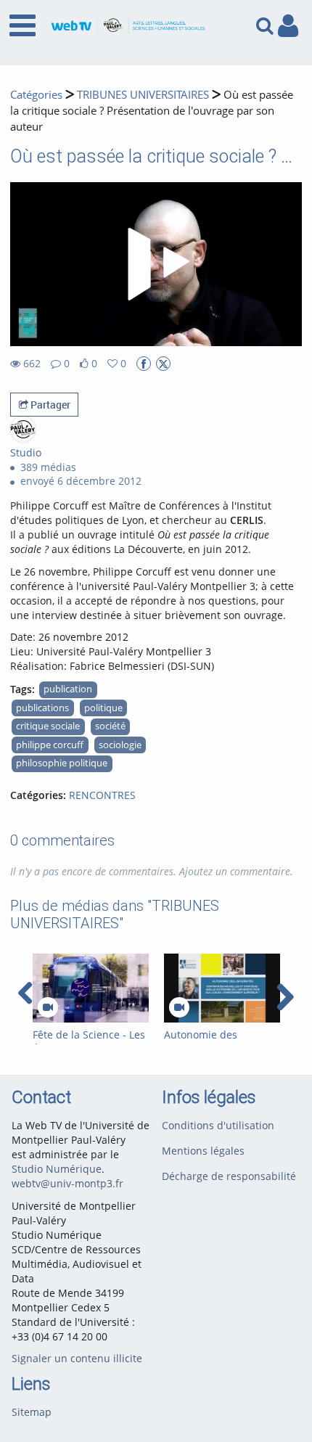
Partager (49, 404)
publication (68, 689)
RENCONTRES (102, 795)
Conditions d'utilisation (218, 1125)
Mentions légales (203, 1151)
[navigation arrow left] (25, 993)
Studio (25, 452)
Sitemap (32, 1412)
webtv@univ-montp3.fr (67, 1183)
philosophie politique (61, 763)
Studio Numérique (57, 1169)
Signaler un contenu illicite (77, 1358)
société (110, 726)
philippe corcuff (49, 745)
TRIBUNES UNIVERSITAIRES (143, 94)
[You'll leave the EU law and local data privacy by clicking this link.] (143, 363)
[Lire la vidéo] (156, 264)
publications (42, 708)
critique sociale (48, 726)
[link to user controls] (288, 26)
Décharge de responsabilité (229, 1176)
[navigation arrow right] (285, 997)
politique (103, 708)
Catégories (36, 94)
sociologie (120, 745)
